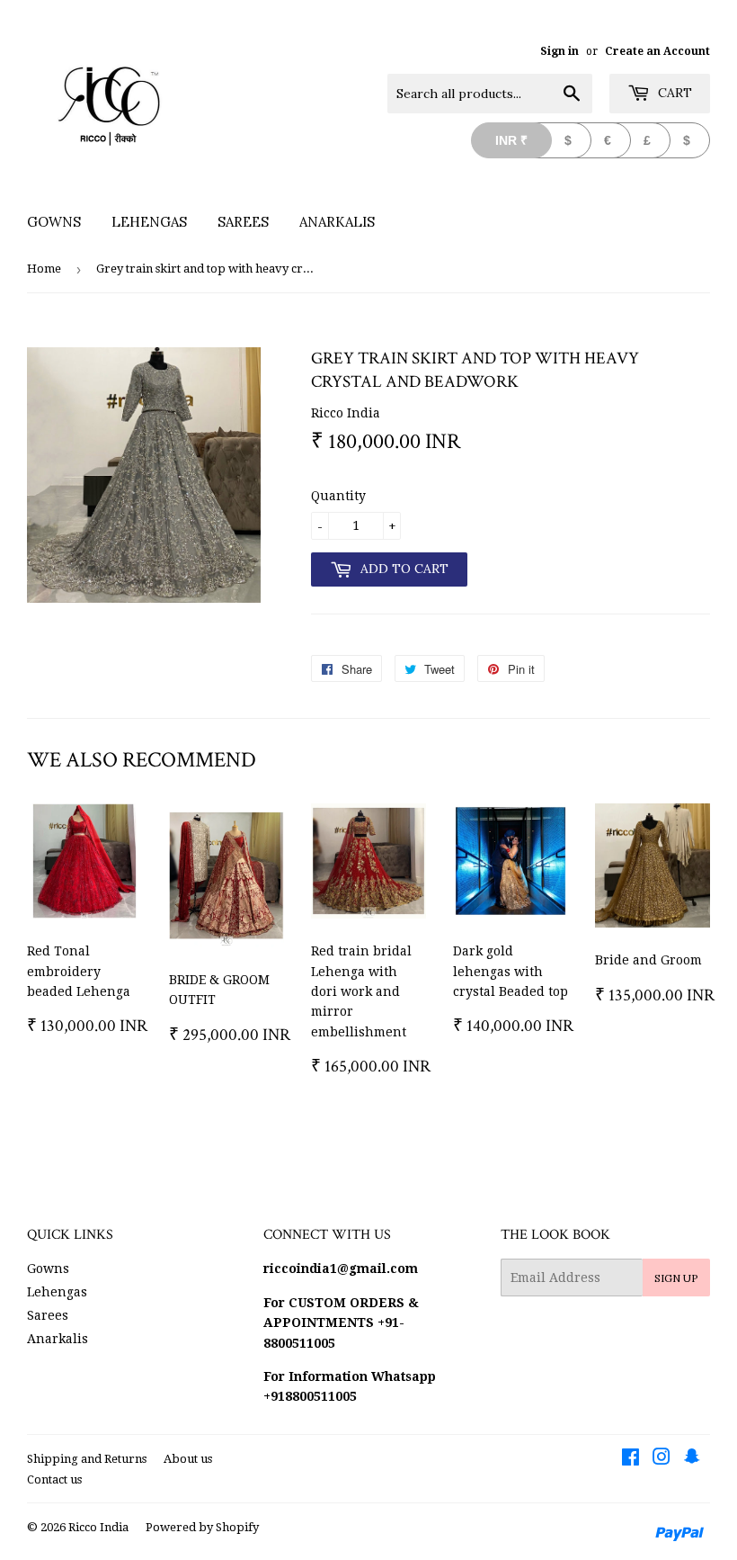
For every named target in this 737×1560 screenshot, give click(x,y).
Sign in (559, 51)
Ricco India (98, 1527)
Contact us (54, 1479)
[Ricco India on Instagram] (661, 1459)
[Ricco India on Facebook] (630, 1459)
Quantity (338, 496)
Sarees (243, 221)
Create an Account (657, 51)
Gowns (54, 221)
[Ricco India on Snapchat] (692, 1459)
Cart (673, 93)
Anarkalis (337, 221)
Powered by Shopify (202, 1527)
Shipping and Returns (87, 1459)
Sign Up (676, 1278)
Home (44, 268)
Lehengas (149, 221)
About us (188, 1459)
